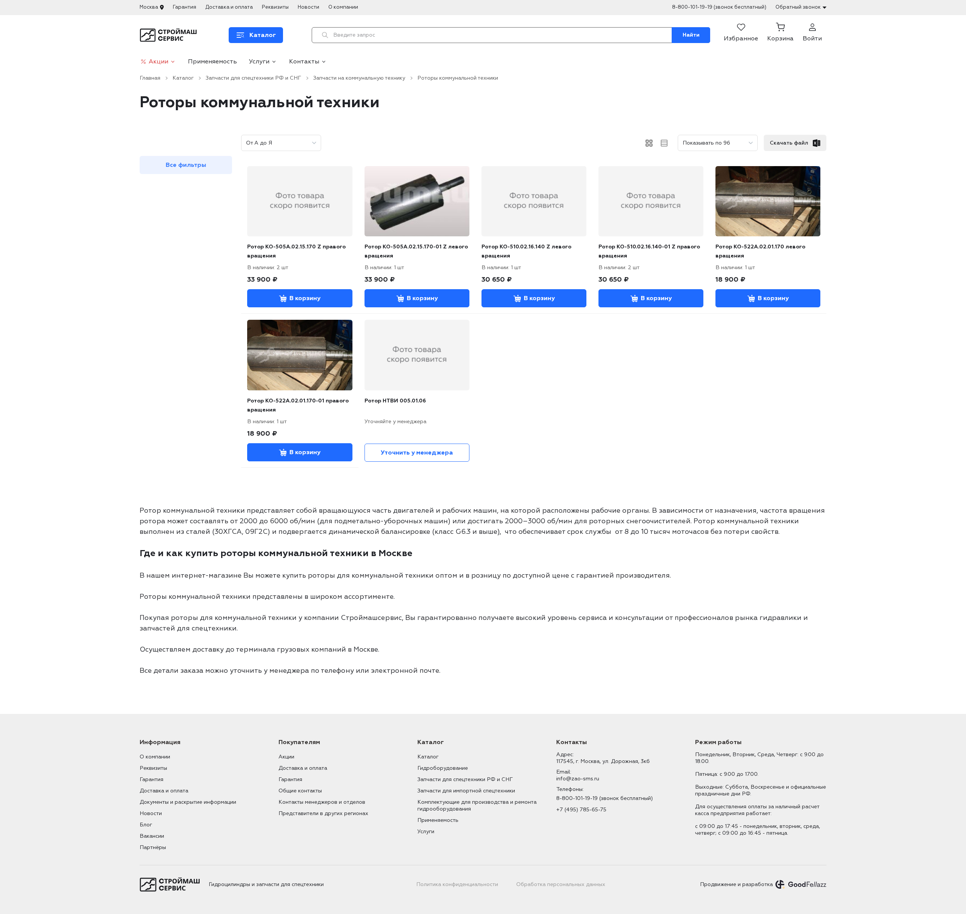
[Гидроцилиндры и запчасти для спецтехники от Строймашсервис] (170, 35)
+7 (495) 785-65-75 (581, 809)
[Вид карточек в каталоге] (649, 143)
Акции (158, 61)
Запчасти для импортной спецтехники (466, 791)
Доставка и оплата (229, 7)
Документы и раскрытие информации (188, 802)
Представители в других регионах (323, 813)
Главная (150, 78)
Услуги (259, 61)
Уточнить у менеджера (417, 452)
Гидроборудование (442, 768)
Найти (691, 35)
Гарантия (184, 7)
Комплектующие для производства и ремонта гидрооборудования (477, 805)
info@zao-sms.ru (577, 778)
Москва (149, 7)
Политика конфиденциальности (457, 884)
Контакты (304, 61)
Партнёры (153, 847)
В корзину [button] (304, 298)
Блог (146, 825)
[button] (780, 35)
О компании (343, 7)
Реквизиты (275, 7)
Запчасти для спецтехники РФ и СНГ (253, 78)
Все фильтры (186, 165)
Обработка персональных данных (560, 884)
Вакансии (152, 836)
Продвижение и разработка (736, 884)
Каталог (183, 78)
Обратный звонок (798, 7)
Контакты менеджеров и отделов (321, 802)
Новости (308, 7)
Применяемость (212, 61)
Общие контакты (300, 791)
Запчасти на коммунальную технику (359, 78)
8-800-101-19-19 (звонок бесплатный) (719, 7)
